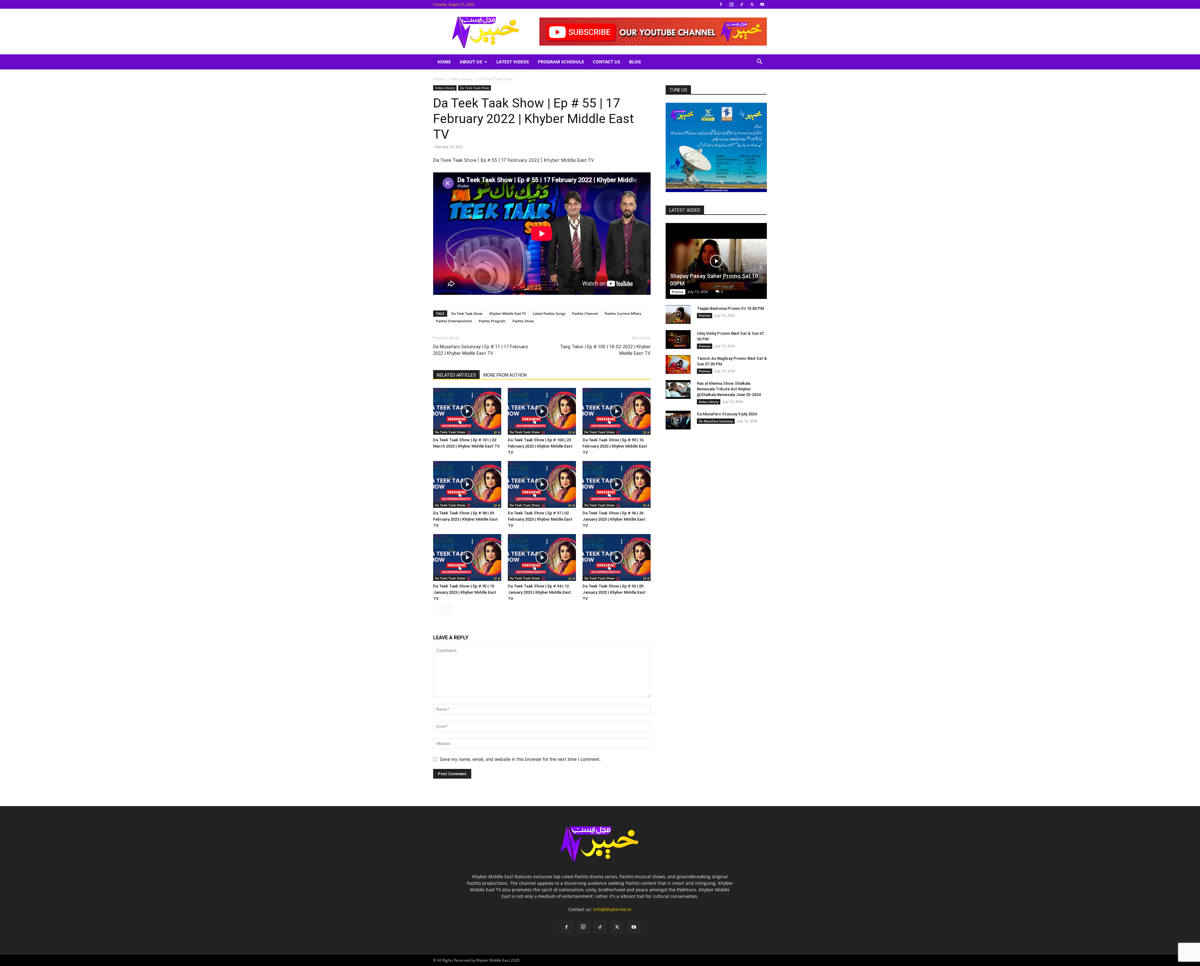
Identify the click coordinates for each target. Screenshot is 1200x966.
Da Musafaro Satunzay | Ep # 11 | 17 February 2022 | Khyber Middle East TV (480, 350)
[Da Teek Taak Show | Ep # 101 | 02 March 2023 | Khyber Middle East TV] (467, 411)
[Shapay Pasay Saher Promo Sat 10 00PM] (716, 261)
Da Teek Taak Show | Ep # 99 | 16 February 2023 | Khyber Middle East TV (614, 446)
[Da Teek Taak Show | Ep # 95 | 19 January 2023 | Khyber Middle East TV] (467, 557)
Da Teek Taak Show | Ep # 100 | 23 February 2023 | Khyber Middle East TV (540, 446)
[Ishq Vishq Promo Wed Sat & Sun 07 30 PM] (678, 339)
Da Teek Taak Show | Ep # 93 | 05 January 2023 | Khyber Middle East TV (614, 592)
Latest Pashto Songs (549, 313)
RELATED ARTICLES (456, 375)
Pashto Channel (585, 313)
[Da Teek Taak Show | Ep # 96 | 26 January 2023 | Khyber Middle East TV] (616, 484)
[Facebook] (721, 4)
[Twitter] (752, 4)
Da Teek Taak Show (474, 88)
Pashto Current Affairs (623, 313)
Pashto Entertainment (454, 321)
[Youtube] (762, 4)
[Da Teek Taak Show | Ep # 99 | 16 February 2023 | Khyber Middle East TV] (616, 411)
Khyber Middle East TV (507, 313)
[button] (759, 62)
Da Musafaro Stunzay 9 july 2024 (727, 414)
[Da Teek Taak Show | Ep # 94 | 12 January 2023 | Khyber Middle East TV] (542, 557)
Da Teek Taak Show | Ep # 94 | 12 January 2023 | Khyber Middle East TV (539, 592)
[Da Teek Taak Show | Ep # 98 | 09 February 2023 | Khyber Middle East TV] (467, 484)
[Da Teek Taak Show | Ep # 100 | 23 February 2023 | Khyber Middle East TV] (542, 411)
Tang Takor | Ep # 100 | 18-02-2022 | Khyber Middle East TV (605, 350)
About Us (471, 62)
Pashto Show (523, 321)
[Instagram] (731, 4)
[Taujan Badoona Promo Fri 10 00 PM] (678, 314)
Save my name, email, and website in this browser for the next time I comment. (520, 759)
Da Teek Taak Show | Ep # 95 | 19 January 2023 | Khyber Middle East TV (464, 592)
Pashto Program (492, 321)
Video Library (461, 79)
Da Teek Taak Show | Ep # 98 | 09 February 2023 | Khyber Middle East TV (465, 519)
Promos (677, 292)
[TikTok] (741, 4)
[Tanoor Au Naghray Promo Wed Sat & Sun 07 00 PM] (678, 364)
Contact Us (606, 62)
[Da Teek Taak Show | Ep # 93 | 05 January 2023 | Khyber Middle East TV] (616, 557)
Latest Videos (512, 62)
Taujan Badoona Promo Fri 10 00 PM (730, 308)
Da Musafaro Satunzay (716, 421)
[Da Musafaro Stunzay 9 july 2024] (678, 420)
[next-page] (447, 611)
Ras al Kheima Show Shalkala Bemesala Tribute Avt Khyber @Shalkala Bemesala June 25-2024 (729, 389)
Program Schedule (561, 62)
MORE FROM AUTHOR (505, 375)
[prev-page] (437, 611)
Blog (635, 62)
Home (444, 62)
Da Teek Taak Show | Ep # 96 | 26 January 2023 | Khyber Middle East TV (614, 519)
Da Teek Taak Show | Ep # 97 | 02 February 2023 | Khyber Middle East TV (540, 519)
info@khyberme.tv (612, 909)
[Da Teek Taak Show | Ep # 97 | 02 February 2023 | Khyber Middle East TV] (542, 484)
